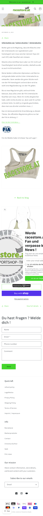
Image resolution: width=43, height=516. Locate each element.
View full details (33, 306)
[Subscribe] (35, 484)
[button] (2, 8)
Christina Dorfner (11, 444)
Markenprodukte (11, 433)
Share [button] (6, 38)
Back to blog (23, 197)
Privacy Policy (10, 398)
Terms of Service (11, 408)
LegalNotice (9, 392)
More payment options (21, 299)
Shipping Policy (10, 403)
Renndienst (9, 428)
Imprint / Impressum (12, 413)
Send (9, 366)
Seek (6, 449)
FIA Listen (8, 454)
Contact (7, 438)
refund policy (9, 387)
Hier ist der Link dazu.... (11, 122)
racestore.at (18, 512)
